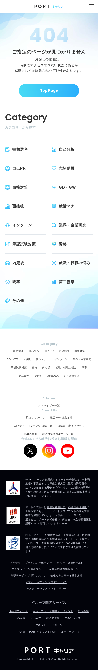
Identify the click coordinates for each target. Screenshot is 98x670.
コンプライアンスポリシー (28, 569)
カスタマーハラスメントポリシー (46, 588)
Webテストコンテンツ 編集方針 (33, 425)
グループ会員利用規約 (70, 562)
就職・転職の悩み (74, 263)
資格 (63, 244)
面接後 (18, 206)
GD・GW (67, 187)
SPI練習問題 (71, 375)
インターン (22, 225)
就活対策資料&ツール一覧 (58, 434)
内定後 (18, 263)
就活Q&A (53, 375)
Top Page (49, 90)
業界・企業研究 (72, 225)
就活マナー (68, 206)
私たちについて (35, 417)
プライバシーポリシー (38, 562)
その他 (18, 300)
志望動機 (67, 168)
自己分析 (67, 149)
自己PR (19, 168)
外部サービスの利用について (28, 575)
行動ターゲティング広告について (46, 582)
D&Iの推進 (30, 434)
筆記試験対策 (24, 244)
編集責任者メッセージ (71, 425)
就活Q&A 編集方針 (61, 417)
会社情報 (14, 562)
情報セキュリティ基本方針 (66, 575)
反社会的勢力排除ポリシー (65, 569)
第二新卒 (67, 282)
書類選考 (20, 149)
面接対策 (20, 187)
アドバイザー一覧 (49, 405)
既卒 (16, 282)
